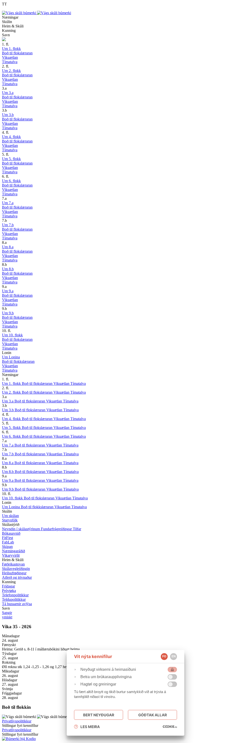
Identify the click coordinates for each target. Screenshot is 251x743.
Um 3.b (8, 410)
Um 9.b (8, 489)
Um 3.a (8, 401)
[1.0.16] (170, 727)
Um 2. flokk (12, 392)
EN (174, 656)
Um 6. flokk (12, 436)
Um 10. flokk (13, 498)
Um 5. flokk (12, 427)
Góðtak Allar (152, 715)
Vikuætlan (61, 383)
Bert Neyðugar (98, 715)
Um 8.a (8, 463)
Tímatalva (78, 383)
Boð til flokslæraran (37, 383)
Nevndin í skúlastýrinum (21, 529)
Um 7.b (8, 454)
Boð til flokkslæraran (37, 507)
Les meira (90, 726)
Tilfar (77, 529)
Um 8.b (8, 472)
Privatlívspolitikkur (16, 721)
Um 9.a (8, 480)
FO (164, 656)
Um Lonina (11, 507)
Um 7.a (8, 445)
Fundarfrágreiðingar (57, 529)
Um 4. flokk (12, 419)
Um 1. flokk (12, 383)
